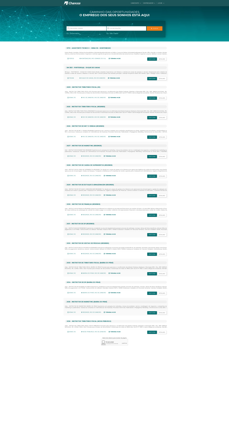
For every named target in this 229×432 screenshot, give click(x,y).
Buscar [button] (155, 28)
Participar (152, 59)
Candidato (135, 3)
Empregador (148, 3)
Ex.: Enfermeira (73, 33)
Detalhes (162, 59)
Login (160, 3)
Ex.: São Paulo (112, 33)
